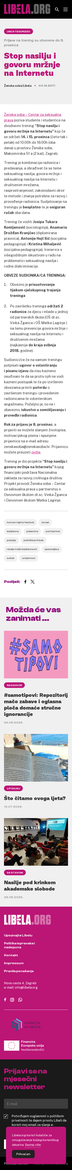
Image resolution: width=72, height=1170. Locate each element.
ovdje (35, 452)
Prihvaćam (23, 1154)
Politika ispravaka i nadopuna (19, 945)
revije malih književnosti (22, 549)
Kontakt (11, 955)
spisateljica (52, 549)
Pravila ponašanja (19, 971)
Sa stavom (15, 872)
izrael (45, 522)
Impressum (14, 963)
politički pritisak (34, 540)
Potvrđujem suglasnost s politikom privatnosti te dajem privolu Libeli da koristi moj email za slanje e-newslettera (39, 1122)
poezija (11, 540)
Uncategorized (18, 31)
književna (13, 531)
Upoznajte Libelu (18, 935)
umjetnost (28, 558)
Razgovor (14, 685)
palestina (32, 531)
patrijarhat (53, 531)
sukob (10, 558)
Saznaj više (33, 1144)
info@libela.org (26, 987)
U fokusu (13, 788)
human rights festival (20, 522)
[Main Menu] (65, 9)
